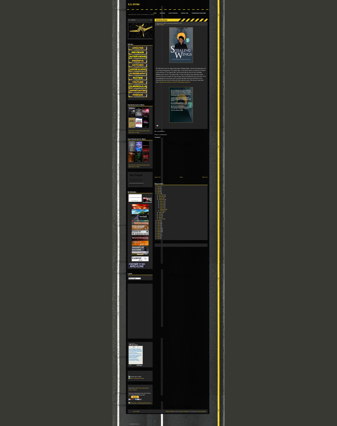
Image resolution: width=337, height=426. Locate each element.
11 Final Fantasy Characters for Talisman (135, 353)
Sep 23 (162, 203)
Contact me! (184, 13)
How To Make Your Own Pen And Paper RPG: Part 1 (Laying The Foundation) (135, 350)
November (161, 196)
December (161, 195)
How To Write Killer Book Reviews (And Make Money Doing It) (135, 356)
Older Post (205, 177)
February (161, 219)
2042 (158, 187)
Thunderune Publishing (199, 13)
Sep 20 (162, 204)
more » (130, 365)
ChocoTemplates (202, 411)
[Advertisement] (187, 245)
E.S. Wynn (133, 4)
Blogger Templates (170, 411)
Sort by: (130, 347)
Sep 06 (162, 211)
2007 (158, 235)
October (161, 198)
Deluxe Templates (184, 411)
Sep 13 (162, 206)
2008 (158, 233)
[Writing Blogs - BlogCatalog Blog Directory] (140, 403)
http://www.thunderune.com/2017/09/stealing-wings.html (174, 82)
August (161, 212)
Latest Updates (173, 13)
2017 (158, 193)
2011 (158, 228)
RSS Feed (162, 13)
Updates (162, 24)
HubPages (139, 365)
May (160, 217)
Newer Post (158, 177)
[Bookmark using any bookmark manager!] (134, 373)
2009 (158, 231)
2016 (158, 220)
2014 (158, 223)
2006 (158, 236)
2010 (158, 230)
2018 (158, 191)
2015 (158, 222)
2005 (158, 238)
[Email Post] (157, 125)
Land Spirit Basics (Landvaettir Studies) (134, 360)
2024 (158, 188)
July (160, 214)
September (162, 199)
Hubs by (134, 344)
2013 (158, 225)
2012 (158, 227)
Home (154, 13)
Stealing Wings (161, 20)
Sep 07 (162, 207)
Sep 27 (162, 201)
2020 (158, 190)
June (160, 215)
